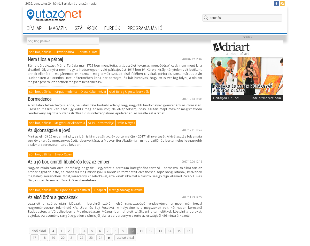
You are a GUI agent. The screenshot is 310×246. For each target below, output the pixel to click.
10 (131, 231)
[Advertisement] (247, 133)
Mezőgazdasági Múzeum (126, 190)
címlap (34, 28)
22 (81, 237)
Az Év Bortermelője (101, 123)
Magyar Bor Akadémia (69, 123)
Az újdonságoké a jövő (49, 130)
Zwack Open (63, 154)
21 (72, 237)
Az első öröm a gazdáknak (53, 197)
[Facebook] (276, 3)
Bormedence (40, 99)
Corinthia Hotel (88, 52)
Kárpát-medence (66, 92)
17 (34, 237)
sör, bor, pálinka (40, 52)
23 (91, 237)
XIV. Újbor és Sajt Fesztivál (72, 190)
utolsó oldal (125, 237)
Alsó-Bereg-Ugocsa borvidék (129, 92)
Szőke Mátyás (126, 123)
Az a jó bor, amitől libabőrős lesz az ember (69, 162)
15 (179, 231)
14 (169, 231)
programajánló (144, 28)
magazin (58, 28)
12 (150, 231)
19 (53, 237)
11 (141, 231)
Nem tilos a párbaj (45, 59)
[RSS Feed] (282, 3)
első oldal (38, 231)
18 (44, 237)
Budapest (99, 190)
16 (188, 231)
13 (160, 231)
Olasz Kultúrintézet (93, 92)
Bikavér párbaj (64, 52)
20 (62, 237)
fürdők (112, 28)
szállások (86, 28)
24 (100, 237)
